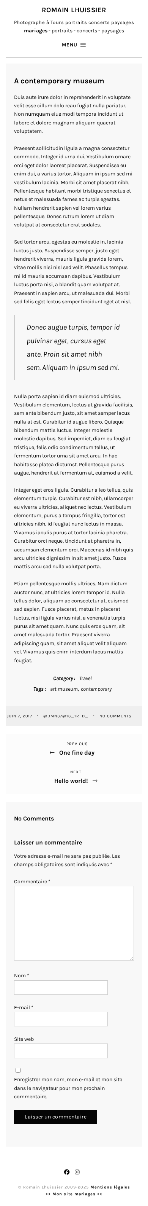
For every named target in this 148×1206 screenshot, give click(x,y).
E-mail (23, 1007)
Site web (24, 1039)
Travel (85, 678)
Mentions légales (110, 1187)
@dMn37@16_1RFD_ (66, 715)
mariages (35, 30)
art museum (64, 689)
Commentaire (32, 881)
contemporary (96, 689)
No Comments (115, 715)
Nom (21, 975)
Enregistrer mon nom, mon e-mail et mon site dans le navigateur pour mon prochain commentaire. (68, 1088)
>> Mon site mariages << (74, 1194)
